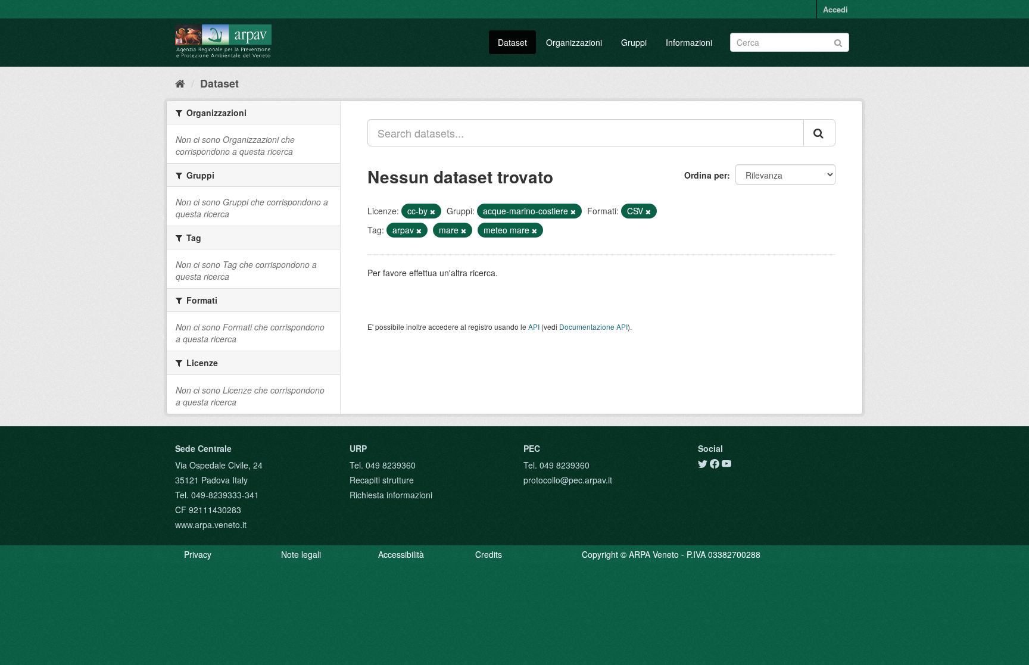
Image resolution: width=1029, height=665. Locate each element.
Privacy (197, 554)
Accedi (835, 9)
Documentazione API (593, 326)
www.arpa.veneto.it (211, 524)
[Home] (180, 82)
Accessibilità (401, 554)
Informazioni (689, 42)
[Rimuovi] (432, 211)
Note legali (301, 554)
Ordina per (705, 175)
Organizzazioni (574, 42)
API (534, 326)
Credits (488, 554)
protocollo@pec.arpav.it (567, 480)
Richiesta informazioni (391, 495)
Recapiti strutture (382, 480)
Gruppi (634, 42)
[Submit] (838, 41)
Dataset (512, 42)
